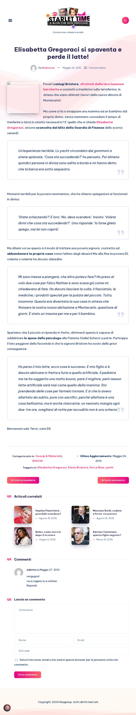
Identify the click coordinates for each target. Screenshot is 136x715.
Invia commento (27, 674)
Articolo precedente (23, 480)
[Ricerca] (125, 20)
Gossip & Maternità (48, 456)
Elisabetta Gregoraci (52, 467)
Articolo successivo (113, 480)
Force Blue (97, 467)
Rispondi (32, 585)
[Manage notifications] (8, 707)
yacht (109, 467)
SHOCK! (37, 461)
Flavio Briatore (78, 467)
